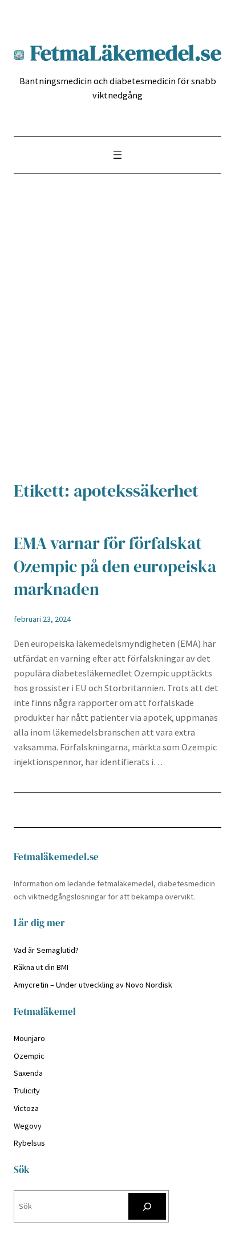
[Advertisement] (117, 333)
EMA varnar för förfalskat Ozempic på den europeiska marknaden (115, 566)
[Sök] (147, 1206)
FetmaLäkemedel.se (125, 53)
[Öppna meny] (117, 155)
